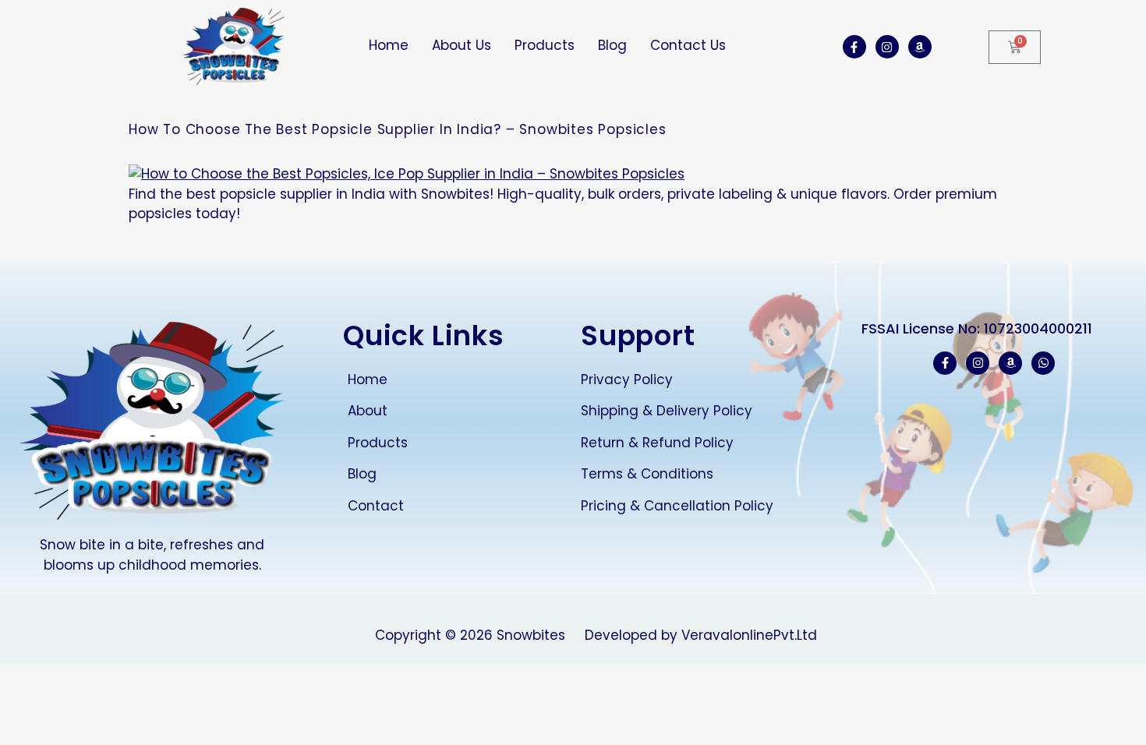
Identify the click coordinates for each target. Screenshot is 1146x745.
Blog (612, 45)
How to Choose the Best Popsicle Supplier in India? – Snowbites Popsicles (398, 129)
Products (545, 45)
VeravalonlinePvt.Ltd (749, 635)
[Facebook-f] (854, 46)
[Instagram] (887, 46)
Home (389, 45)
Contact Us (688, 45)
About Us (461, 45)
